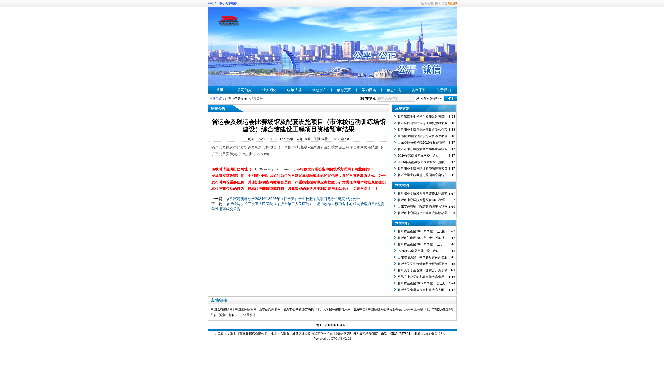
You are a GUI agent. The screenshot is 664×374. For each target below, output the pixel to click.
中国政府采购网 (221, 309)
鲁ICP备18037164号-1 (332, 325)
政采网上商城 (413, 309)
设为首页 (441, 3)
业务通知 (269, 90)
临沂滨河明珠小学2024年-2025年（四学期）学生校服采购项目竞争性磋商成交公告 (293, 199)
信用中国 (359, 309)
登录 (211, 3)
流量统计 (249, 315)
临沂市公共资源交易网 (298, 309)
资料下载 (419, 90)
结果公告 (256, 99)
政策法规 (294, 90)
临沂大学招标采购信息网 (333, 309)
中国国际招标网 (246, 309)
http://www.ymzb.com (270, 169)
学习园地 (369, 90)
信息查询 (394, 90)
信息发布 (319, 90)
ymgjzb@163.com (436, 334)
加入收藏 (427, 3)
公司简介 (244, 90)
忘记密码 (231, 3)
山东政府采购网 (270, 309)
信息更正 (344, 90)
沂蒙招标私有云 (230, 315)
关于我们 (444, 90)
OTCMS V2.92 (341, 338)
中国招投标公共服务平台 (385, 309)
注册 (219, 3)
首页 (219, 90)
